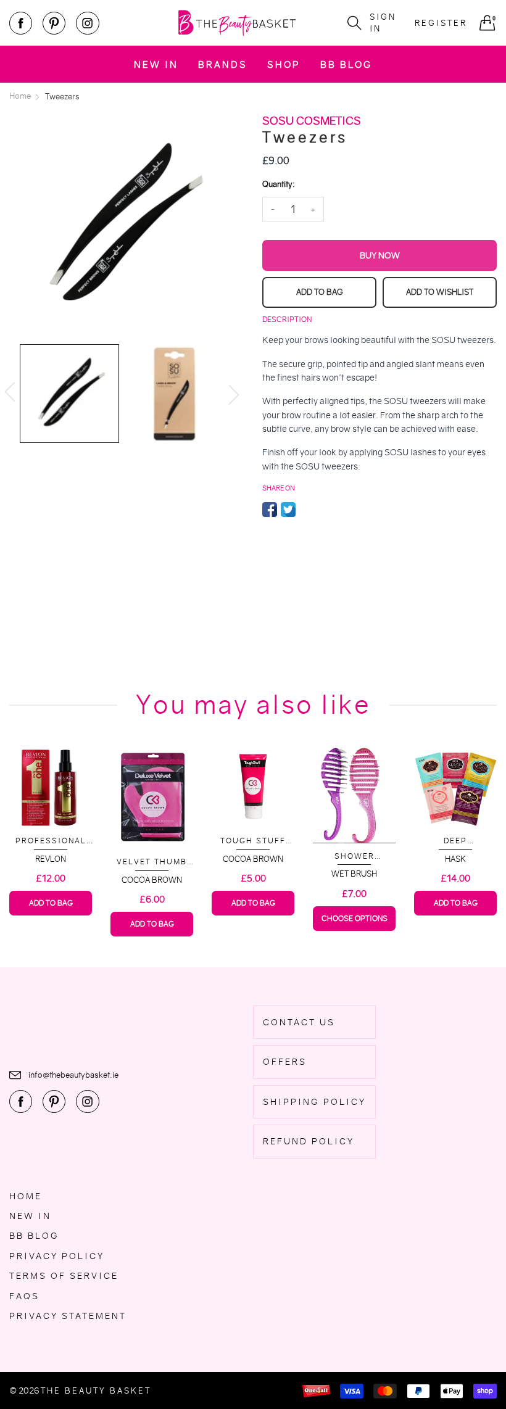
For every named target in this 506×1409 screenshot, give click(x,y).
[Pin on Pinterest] (306, 509)
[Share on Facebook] (269, 509)
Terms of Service (63, 1275)
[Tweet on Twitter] (288, 509)
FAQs (24, 1296)
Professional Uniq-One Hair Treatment (51, 841)
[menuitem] (156, 64)
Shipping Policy (314, 1101)
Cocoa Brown (152, 880)
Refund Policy (308, 1141)
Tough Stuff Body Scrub (253, 841)
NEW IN (156, 64)
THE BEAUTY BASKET (96, 1391)
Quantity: (278, 184)
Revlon (50, 859)
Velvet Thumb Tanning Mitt (152, 862)
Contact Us (299, 1022)
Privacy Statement (67, 1315)
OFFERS (285, 1061)
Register (441, 23)
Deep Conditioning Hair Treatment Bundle (455, 841)
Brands (222, 64)
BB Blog (346, 64)
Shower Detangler (354, 856)
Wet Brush (354, 874)
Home (25, 1196)
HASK (455, 859)
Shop (284, 64)
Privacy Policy (56, 1256)
